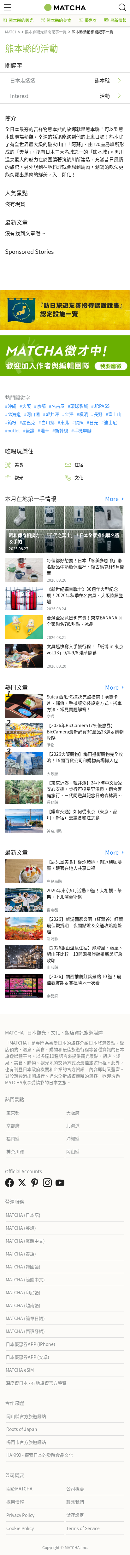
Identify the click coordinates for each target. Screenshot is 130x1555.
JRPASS (101, 406)
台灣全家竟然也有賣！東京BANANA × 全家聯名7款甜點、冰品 (85, 620)
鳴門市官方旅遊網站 (26, 1442)
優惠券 (91, 20)
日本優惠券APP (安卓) (27, 1357)
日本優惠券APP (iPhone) (30, 1344)
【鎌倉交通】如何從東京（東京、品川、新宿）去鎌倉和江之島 (82, 814)
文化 (78, 477)
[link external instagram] (48, 1184)
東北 (64, 422)
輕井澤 (52, 414)
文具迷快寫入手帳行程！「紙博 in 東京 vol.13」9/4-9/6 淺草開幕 (85, 649)
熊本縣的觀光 (21, 20)
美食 (19, 464)
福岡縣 (13, 1138)
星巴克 (28, 422)
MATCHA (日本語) (23, 1215)
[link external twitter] (23, 1184)
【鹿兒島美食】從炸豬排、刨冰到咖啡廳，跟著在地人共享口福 (84, 864)
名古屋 (58, 406)
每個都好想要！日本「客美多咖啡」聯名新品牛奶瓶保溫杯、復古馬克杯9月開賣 (85, 566)
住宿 (78, 464)
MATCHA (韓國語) (23, 1266)
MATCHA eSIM (20, 1370)
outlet (14, 430)
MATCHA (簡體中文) (25, 1279)
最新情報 (118, 20)
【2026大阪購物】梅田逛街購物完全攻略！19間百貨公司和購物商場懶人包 (85, 757)
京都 (41, 406)
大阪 (26, 406)
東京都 (13, 1112)
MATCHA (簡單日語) (25, 1318)
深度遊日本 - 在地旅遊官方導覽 (36, 1383)
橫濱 (83, 414)
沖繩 (12, 406)
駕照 (79, 422)
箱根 (12, 422)
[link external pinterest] (36, 1184)
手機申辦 (83, 430)
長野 (98, 414)
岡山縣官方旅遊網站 (26, 1416)
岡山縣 (73, 1151)
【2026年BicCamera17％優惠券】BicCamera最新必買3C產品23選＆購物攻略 (85, 731)
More (112, 498)
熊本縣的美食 (59, 20)
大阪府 (73, 1112)
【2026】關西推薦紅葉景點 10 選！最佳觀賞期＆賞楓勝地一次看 (84, 979)
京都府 (13, 1125)
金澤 (69, 414)
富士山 (114, 414)
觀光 (19, 477)
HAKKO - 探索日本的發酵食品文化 (39, 1455)
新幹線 (61, 430)
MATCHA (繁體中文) (25, 1241)
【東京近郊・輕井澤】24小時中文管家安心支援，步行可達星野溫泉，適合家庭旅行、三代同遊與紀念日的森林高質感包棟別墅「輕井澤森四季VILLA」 (84, 792)
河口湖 (33, 414)
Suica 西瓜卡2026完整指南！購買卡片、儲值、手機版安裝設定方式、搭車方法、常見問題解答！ (84, 702)
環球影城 (79, 406)
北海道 (14, 414)
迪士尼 (110, 422)
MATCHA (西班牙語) (25, 1331)
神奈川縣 (15, 1151)
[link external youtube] (61, 1184)
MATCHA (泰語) (21, 1253)
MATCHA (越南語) (23, 1305)
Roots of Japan (21, 1429)
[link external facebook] (10, 1184)
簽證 (30, 430)
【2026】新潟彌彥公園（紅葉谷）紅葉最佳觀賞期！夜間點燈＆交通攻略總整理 (85, 925)
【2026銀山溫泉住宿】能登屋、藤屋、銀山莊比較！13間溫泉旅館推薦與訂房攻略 (85, 953)
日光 (93, 422)
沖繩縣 (73, 1138)
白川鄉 (47, 422)
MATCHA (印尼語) (23, 1292)
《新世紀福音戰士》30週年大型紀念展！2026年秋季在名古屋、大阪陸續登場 (85, 595)
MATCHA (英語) (21, 1228)
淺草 (44, 430)
